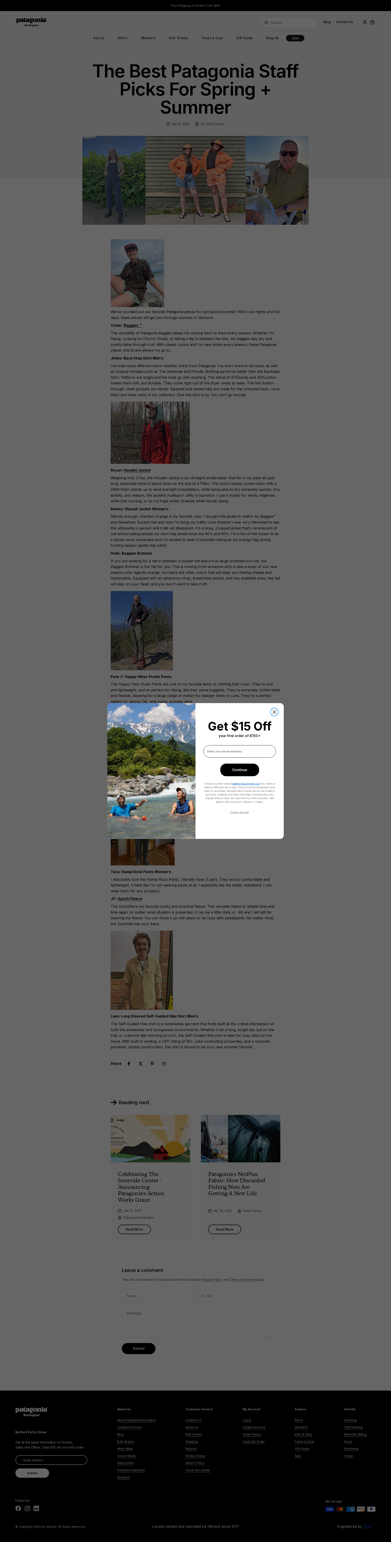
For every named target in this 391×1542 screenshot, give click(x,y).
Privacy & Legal (239, 812)
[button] (239, 770)
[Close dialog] (274, 712)
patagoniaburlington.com (246, 783)
